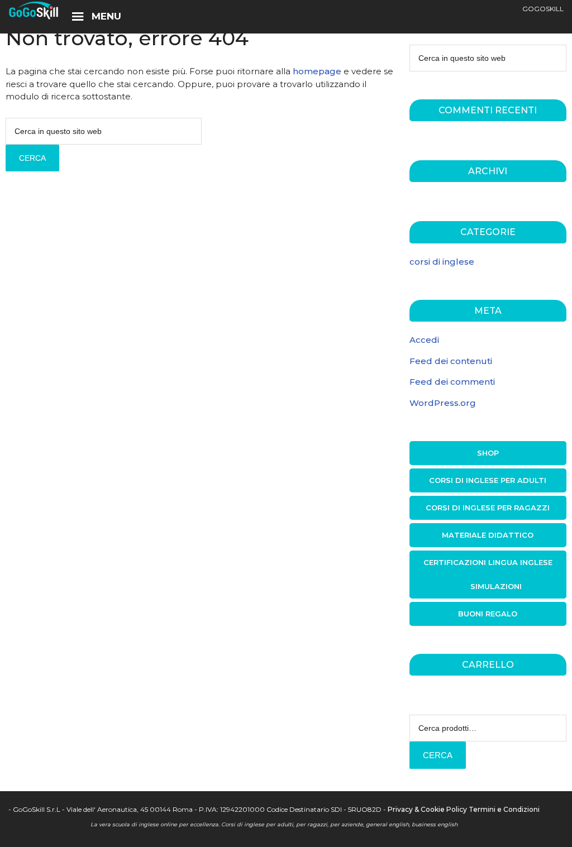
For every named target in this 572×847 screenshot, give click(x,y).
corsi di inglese (441, 261)
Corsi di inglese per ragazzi (488, 507)
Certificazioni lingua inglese (487, 562)
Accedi (424, 339)
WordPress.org (442, 403)
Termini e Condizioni (504, 809)
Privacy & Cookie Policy (427, 809)
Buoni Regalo (487, 613)
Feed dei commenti (452, 381)
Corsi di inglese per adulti (487, 480)
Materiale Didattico (487, 534)
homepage (317, 71)
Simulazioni (496, 586)
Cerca (437, 755)
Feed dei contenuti (450, 361)
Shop (488, 452)
